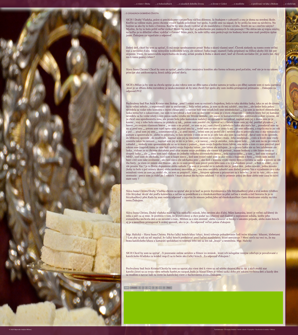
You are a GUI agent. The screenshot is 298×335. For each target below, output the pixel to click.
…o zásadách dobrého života (190, 3)
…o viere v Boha (142, 3)
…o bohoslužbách (163, 3)
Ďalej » (169, 288)
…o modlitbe (238, 3)
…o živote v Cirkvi (218, 3)
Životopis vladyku (230, 329)
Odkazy (272, 329)
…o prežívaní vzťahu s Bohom (263, 3)
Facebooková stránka (262, 329)
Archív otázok (241, 329)
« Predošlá (134, 288)
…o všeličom (289, 3)
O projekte (251, 329)
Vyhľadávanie (218, 329)
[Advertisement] (193, 309)
